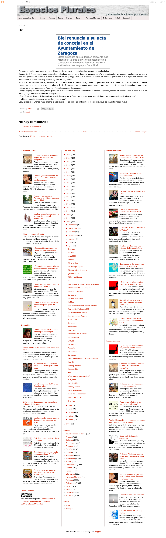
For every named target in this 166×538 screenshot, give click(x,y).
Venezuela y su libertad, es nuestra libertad (130, 174)
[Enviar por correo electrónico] (42, 108)
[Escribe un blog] (45, 108)
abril (71, 409)
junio (71, 246)
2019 (68, 179)
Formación (70, 458)
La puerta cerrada (75, 298)
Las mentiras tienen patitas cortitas (82, 305)
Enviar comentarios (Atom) (41, 136)
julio (70, 242)
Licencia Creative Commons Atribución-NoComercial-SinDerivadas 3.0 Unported (38, 501)
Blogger (98, 531)
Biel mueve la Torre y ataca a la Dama (83, 284)
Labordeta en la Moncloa (78, 334)
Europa (69, 452)
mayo (71, 405)
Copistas (71, 249)
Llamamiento (73, 337)
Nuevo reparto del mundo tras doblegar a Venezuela (131, 265)
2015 (68, 193)
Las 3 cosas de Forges (77, 316)
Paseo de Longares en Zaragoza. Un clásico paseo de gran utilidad (46, 198)
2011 (68, 207)
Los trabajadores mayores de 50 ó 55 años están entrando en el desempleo (46, 178)
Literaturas (70, 474)
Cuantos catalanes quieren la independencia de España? (46, 453)
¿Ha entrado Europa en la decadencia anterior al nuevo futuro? (131, 320)
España (69, 449)
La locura (72, 295)
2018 (68, 183)
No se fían (72, 344)
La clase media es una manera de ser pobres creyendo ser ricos (46, 420)
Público (71, 302)
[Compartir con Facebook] (50, 108)
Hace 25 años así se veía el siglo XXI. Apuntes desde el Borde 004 (130, 302)
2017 (68, 186)
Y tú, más (72, 380)
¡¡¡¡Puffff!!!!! (73, 252)
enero (71, 419)
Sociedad (126, 18)
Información (73, 369)
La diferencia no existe (77, 312)
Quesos (71, 281)
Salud (117, 18)
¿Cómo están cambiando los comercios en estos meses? (45, 249)
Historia (69, 18)
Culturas (52, 18)
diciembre (73, 225)
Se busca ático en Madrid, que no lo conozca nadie (131, 385)
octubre (72, 232)
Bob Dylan (72, 330)
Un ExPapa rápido (75, 267)
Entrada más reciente (28, 132)
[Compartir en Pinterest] (52, 108)
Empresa (69, 446)
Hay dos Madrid (74, 383)
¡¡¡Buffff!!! (72, 256)
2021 (68, 172)
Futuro (60, 18)
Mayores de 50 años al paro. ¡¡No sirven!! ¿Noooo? (131, 403)
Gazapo (71, 323)
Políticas (69, 480)
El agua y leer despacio (77, 270)
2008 (68, 218)
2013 (68, 200)
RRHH (68, 486)
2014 (68, 197)
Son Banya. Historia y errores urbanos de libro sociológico (131, 247)
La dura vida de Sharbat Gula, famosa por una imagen (46, 330)
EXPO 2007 (73, 320)
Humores (79, 18)
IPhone (71, 260)
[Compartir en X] (47, 108)
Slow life (69, 492)
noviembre (73, 228)
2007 (68, 222)
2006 (68, 424)
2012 (68, 204)
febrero (72, 416)
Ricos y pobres (74, 387)
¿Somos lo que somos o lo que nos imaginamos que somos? (46, 267)
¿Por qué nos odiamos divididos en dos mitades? (130, 211)
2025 (68, 158)
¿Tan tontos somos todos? (79, 376)
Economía (70, 443)
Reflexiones (107, 18)
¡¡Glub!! (71, 341)
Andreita (71, 348)
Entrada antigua (140, 132)
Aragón (42, 18)
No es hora (72, 351)
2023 (68, 165)
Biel (69, 373)
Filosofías (70, 455)
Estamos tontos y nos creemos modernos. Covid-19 (46, 285)
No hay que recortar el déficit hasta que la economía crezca (131, 156)
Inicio (85, 132)
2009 (68, 214)
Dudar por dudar (75, 397)
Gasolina (71, 401)
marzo (71, 412)
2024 (68, 161)
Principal (69, 508)
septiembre (73, 235)
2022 (68, 169)
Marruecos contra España (33, 234)
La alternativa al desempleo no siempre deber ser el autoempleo (46, 216)
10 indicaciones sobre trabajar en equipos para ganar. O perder (46, 304)
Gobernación (71, 465)
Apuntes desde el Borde (27, 18)
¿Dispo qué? (73, 274)
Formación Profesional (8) (78, 309)
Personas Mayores (93, 18)
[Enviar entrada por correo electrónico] (38, 109)
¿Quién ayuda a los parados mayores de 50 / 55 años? (131, 283)
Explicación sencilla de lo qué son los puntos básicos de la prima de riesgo (127, 421)
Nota (68, 505)
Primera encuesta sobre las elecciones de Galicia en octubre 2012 (45, 472)
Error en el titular (75, 390)
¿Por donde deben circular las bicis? (83, 358)
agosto (72, 239)
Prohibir (71, 362)
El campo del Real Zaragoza (79, 288)
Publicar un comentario (31, 127)
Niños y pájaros (74, 366)
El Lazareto (72, 327)
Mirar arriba (73, 263)
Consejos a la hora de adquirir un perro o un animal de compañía (46, 157)
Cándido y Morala (75, 291)
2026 (68, 154)
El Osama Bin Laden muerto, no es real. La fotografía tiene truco (46, 366)
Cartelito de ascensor (77, 394)
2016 (68, 190)
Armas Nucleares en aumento (131, 495)
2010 (68, 211)
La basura (72, 355)
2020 (68, 176)
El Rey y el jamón (75, 277)
